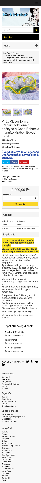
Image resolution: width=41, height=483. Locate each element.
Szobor (4, 441)
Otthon (4, 434)
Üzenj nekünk (7, 381)
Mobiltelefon (6, 466)
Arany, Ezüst (6, 457)
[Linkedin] (4, 365)
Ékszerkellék (6, 462)
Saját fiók (5, 397)
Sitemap (5, 388)
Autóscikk (5, 475)
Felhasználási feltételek (10, 384)
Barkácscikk (6, 478)
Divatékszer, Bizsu (8, 455)
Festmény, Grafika (8, 436)
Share (15, 162)
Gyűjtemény (6, 448)
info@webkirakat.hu (11, 421)
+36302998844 (8, 419)
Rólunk (4, 386)
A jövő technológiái (13, 347)
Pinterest (24, 162)
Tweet (6, 162)
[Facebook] (23, 362)
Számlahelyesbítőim (9, 401)
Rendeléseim (6, 399)
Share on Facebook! (11, 179)
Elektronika (6, 464)
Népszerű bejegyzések (18, 326)
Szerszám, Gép (7, 443)
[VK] (37, 362)
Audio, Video (6, 471)
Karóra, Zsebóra (8, 459)
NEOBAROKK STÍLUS (14, 331)
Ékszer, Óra (6, 452)
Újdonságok (6, 377)
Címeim (4, 404)
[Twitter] (28, 362)
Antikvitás (5, 432)
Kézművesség (7, 450)
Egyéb (4, 480)
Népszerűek (6, 379)
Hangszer (5, 439)
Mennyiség (7, 194)
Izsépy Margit (11, 339)
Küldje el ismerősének (12, 176)
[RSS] (32, 362)
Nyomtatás (8, 181)
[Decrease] (5, 198)
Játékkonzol (6, 473)
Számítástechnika (8, 468)
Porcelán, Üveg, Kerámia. (11, 445)
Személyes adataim (9, 406)
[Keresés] (36, 30)
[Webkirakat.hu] (20, 17)
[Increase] (35, 198)
